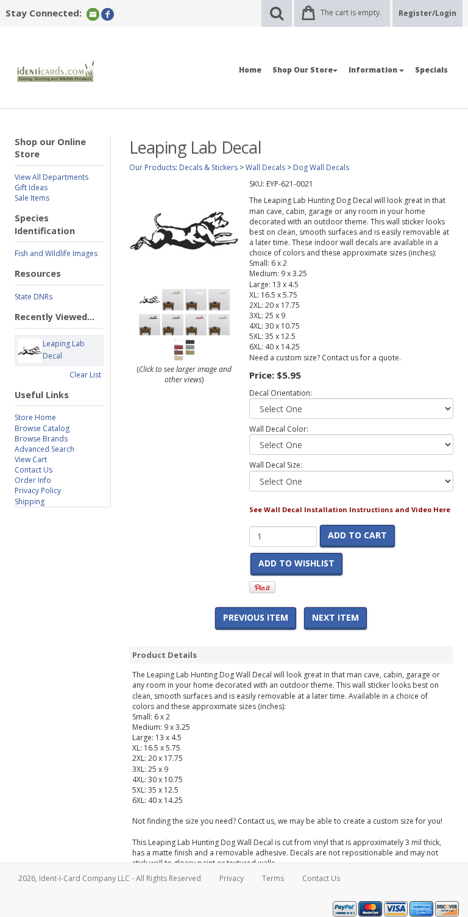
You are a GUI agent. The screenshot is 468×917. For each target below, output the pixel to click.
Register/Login (427, 13)
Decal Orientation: (280, 393)
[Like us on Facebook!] (107, 14)
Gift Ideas (31, 187)
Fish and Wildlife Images (56, 253)
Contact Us (33, 470)
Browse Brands (41, 439)
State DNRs (33, 296)
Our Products (152, 167)
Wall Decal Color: (278, 429)
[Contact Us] (93, 14)
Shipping (29, 501)
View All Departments (51, 177)
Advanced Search (44, 449)
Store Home (35, 417)
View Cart (31, 459)
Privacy (231, 878)
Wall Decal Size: (275, 465)
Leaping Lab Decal (64, 349)
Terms (273, 878)
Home (250, 70)
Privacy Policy (38, 490)
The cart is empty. (351, 12)
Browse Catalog (42, 428)
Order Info (33, 480)
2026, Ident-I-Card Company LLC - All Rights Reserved (109, 878)
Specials (431, 70)
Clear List (85, 374)
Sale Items (32, 198)
